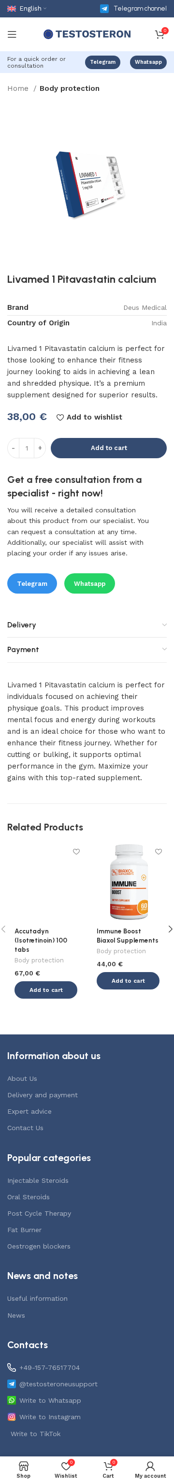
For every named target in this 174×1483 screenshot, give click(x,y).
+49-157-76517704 (49, 1367)
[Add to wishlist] (76, 851)
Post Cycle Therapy (39, 1213)
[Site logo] (87, 33)
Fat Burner (24, 1230)
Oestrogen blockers (39, 1246)
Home (19, 88)
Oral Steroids (28, 1197)
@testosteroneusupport (58, 1384)
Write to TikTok (35, 1434)
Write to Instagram (50, 1417)
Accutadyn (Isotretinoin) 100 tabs (40, 940)
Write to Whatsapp (50, 1400)
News (16, 1315)
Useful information (37, 1298)
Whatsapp (148, 62)
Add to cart (109, 447)
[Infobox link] (133, 8)
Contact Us (25, 1128)
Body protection (70, 88)
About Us (22, 1078)
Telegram (103, 62)
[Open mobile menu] (12, 34)
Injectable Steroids (38, 1180)
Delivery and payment (42, 1095)
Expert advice (29, 1111)
